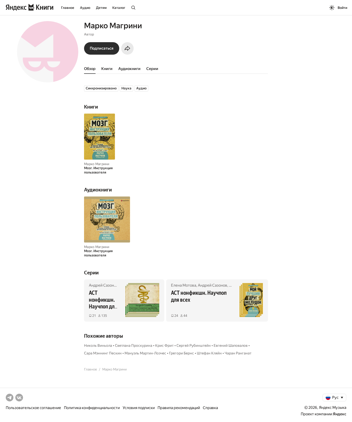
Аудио (85, 8)
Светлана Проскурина (133, 345)
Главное (67, 8)
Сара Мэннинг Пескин (103, 353)
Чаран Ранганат (238, 353)
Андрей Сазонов (103, 285)
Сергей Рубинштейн (193, 345)
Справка (210, 407)
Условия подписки (139, 407)
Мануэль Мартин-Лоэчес (145, 353)
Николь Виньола (98, 345)
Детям (101, 8)
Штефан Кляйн (209, 353)
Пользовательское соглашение (33, 407)
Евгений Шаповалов (231, 345)
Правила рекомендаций (179, 407)
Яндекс (339, 414)
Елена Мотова (183, 285)
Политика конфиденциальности (92, 407)
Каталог (118, 8)
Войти (342, 8)
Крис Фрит (164, 345)
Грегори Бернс (181, 353)
